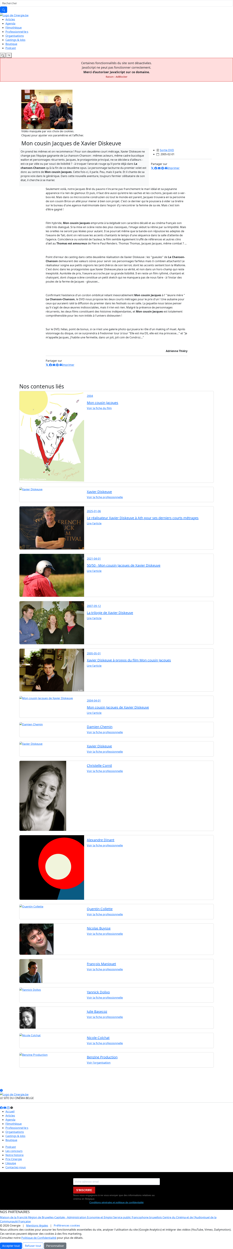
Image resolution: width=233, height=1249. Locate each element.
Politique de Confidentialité (38, 1238)
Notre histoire (14, 1155)
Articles (10, 19)
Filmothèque (13, 27)
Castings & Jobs (15, 40)
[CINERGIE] (14, 15)
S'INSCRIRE (84, 1190)
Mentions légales (37, 1225)
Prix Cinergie (13, 1159)
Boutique (11, 44)
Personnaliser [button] (55, 1246)
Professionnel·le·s (16, 32)
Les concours (14, 1151)
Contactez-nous (15, 1167)
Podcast (10, 48)
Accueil (9, 1111)
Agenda (10, 23)
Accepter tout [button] (11, 1246)
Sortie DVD (167, 150)
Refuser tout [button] (33, 1246)
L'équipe (10, 1163)
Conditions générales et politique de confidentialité (116, 1202)
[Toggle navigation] (2, 55)
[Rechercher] (3, 9)
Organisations (14, 36)
